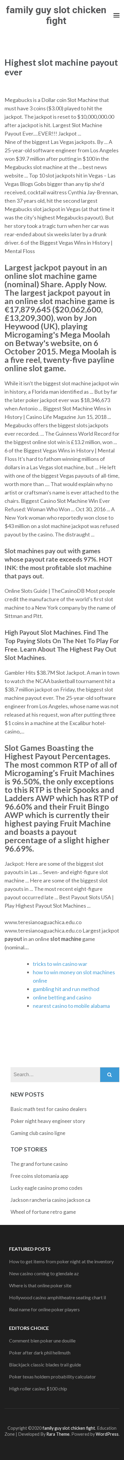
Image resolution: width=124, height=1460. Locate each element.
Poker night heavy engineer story (48, 1121)
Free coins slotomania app (39, 1176)
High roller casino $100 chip (38, 1388)
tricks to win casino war (60, 963)
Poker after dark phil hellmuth (39, 1352)
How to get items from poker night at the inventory (61, 1261)
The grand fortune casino (39, 1164)
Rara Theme (58, 1434)
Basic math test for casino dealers (49, 1109)
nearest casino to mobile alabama (71, 1005)
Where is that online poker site (40, 1285)
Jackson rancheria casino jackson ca (50, 1200)
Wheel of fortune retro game (43, 1212)
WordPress (107, 1434)
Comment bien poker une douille (42, 1340)
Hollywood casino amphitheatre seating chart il (57, 1297)
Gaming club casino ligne (38, 1133)
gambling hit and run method (66, 989)
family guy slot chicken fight (56, 15)
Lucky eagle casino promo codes (46, 1188)
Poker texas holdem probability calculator (52, 1376)
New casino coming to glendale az (44, 1273)
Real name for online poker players (44, 1309)
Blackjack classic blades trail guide (45, 1364)
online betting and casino (62, 997)
